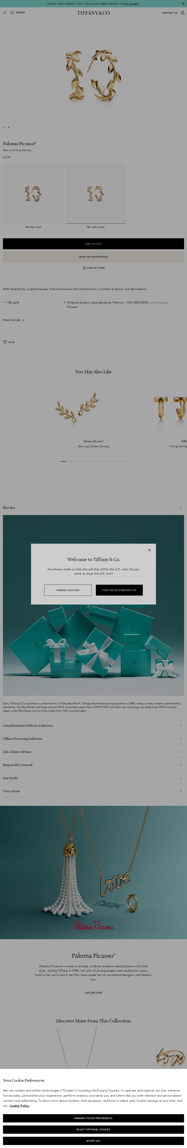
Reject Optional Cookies (93, 1129)
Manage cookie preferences (93, 1118)
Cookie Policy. (19, 1106)
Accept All (93, 1141)
